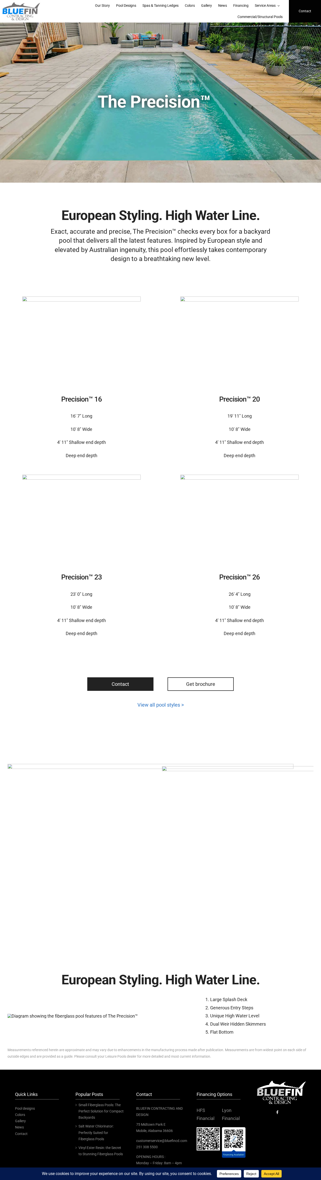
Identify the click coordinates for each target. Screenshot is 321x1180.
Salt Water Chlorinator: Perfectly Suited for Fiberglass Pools (96, 1132)
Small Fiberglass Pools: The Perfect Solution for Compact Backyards (101, 1111)
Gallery (20, 1121)
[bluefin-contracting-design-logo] (21, 4)
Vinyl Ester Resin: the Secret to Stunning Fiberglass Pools (100, 1151)
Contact (120, 684)
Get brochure (200, 684)
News (19, 1127)
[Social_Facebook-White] (277, 1111)
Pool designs (25, 1108)
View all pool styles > (160, 705)
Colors (20, 1115)
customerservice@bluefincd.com (161, 1141)
